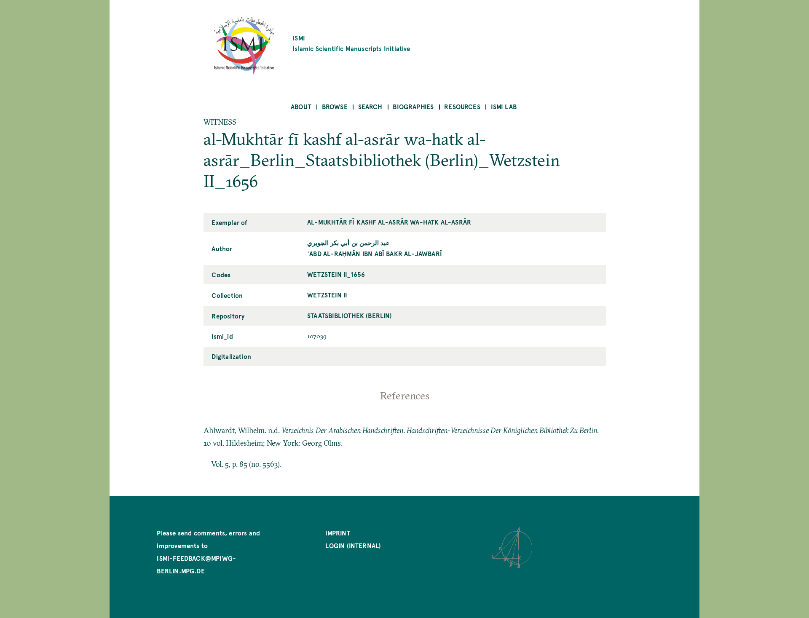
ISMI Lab (504, 106)
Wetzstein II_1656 (336, 274)
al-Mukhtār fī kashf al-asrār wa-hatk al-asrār (389, 221)
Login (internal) (353, 545)
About (301, 106)
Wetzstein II (327, 294)
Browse (335, 106)
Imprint (337, 532)
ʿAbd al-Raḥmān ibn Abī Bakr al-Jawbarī (374, 253)
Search (370, 106)
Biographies (413, 106)
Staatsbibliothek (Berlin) (349, 315)
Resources (462, 106)
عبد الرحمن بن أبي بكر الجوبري (348, 242)
